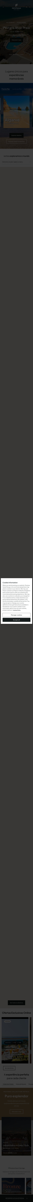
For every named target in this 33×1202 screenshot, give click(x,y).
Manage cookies (16, 615)
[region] (16, 601)
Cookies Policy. (17, 610)
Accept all (16, 620)
